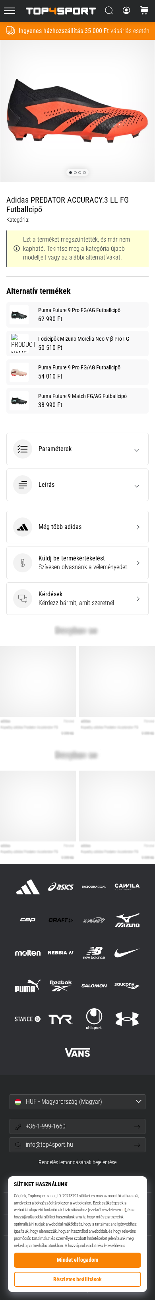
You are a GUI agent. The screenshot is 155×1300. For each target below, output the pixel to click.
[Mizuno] (126, 919)
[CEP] (28, 919)
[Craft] (61, 919)
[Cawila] (126, 886)
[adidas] (28, 886)
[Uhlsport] (94, 1019)
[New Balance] (94, 952)
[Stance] (28, 1019)
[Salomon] (94, 986)
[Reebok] (61, 986)
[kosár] (144, 11)
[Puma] (28, 986)
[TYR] (61, 1019)
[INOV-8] (94, 919)
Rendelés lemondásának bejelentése (77, 1162)
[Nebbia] (61, 952)
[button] (77, 449)
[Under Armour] (126, 1019)
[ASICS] (61, 886)
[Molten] (28, 952)
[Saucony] (126, 986)
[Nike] (126, 952)
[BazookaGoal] (94, 886)
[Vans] (77, 1052)
